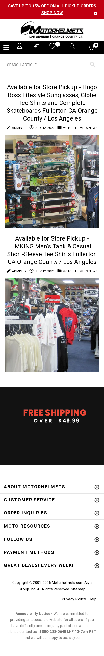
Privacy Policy (74, 599)
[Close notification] (95, 13)
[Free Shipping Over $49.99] (52, 415)
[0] (50, 47)
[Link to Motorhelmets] (52, 30)
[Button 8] (93, 64)
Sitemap (78, 589)
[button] (91, 48)
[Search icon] (70, 46)
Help (92, 599)
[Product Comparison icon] (36, 46)
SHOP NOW (52, 12)
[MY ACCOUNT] (19, 46)
